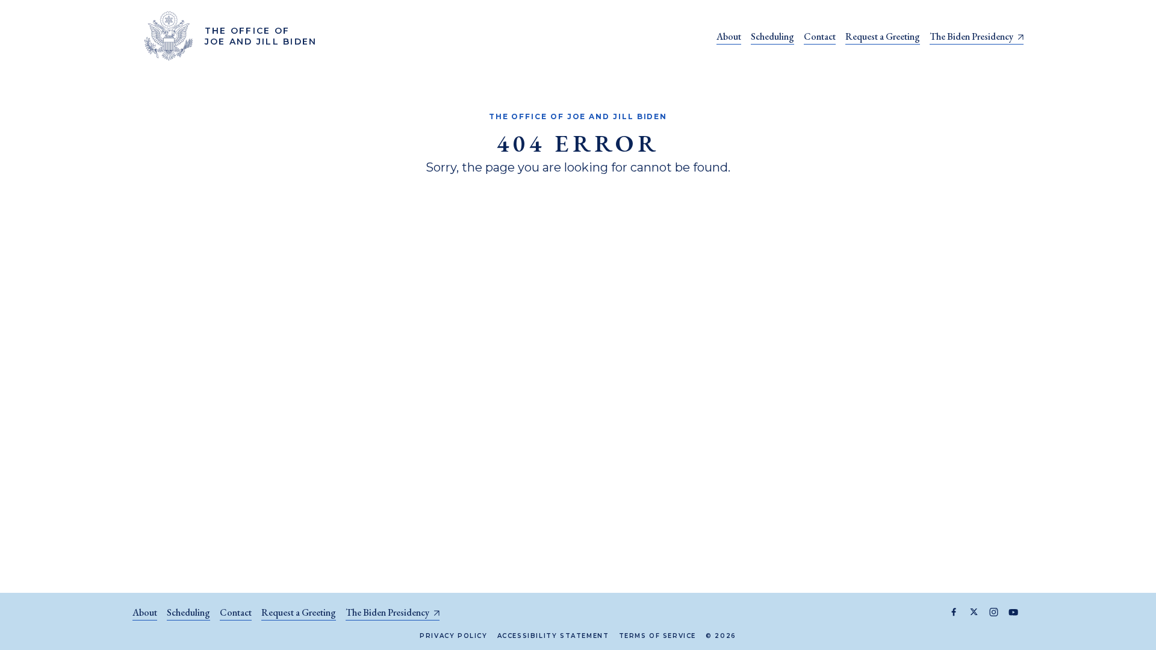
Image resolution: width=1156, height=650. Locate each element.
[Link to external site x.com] (974, 612)
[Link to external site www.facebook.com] (954, 612)
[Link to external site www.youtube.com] (1014, 612)
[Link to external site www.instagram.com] (994, 612)
